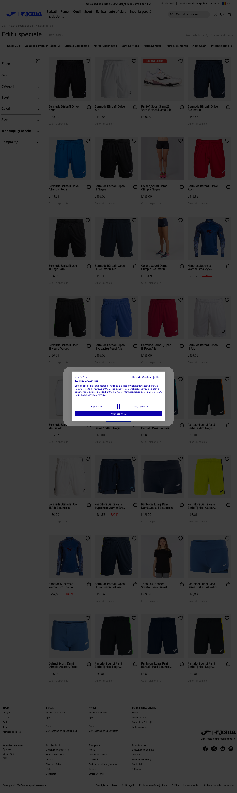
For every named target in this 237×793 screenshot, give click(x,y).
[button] (81, 377)
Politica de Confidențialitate (145, 377)
